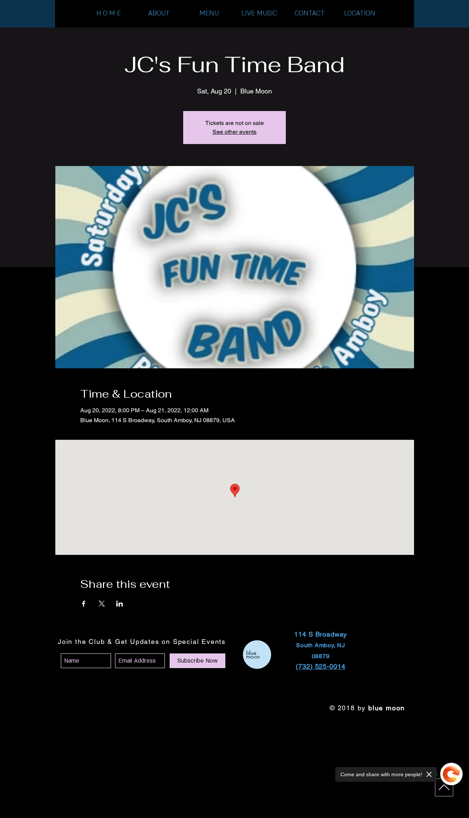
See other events (234, 131)
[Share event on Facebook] (83, 604)
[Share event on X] (101, 604)
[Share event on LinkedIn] (119, 604)
